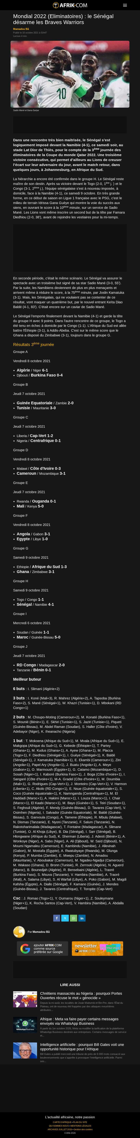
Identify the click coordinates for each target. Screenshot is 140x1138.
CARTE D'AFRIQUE (62, 1122)
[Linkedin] (82, 918)
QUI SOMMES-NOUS (59, 1126)
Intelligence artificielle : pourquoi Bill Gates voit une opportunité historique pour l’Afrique (82, 1046)
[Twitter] (65, 918)
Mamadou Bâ (21, 28)
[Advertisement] (70, 124)
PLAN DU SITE (80, 1122)
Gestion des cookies (83, 1129)
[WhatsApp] (73, 918)
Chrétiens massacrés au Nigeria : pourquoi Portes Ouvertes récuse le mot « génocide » (81, 995)
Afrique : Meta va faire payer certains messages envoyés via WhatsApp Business (79, 1021)
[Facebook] (56, 918)
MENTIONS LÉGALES (81, 1126)
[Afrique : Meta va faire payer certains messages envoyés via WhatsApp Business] (25, 1025)
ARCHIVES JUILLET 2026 (60, 1129)
